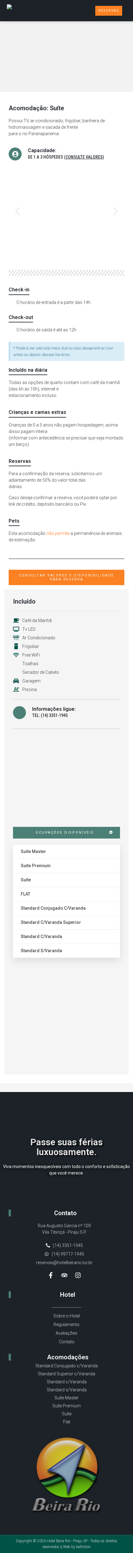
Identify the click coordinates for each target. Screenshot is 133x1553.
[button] (80, 10)
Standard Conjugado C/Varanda (53, 908)
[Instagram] (78, 1275)
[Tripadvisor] (64, 1275)
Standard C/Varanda (41, 936)
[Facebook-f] (51, 1275)
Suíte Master (33, 851)
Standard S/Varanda (41, 950)
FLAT (25, 894)
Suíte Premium (36, 865)
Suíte (26, 879)
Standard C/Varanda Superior (51, 922)
